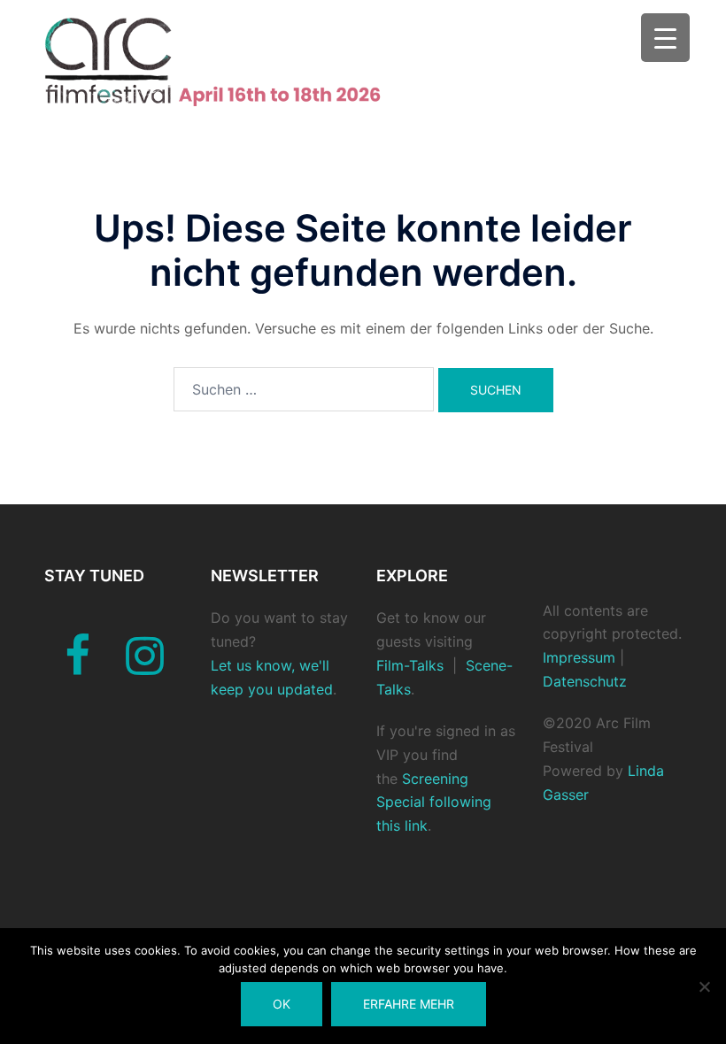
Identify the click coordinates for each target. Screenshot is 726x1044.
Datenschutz (585, 681)
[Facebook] (77, 666)
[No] (704, 986)
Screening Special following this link (433, 802)
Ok (281, 1003)
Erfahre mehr (408, 1003)
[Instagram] (145, 666)
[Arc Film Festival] (228, 60)
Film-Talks (410, 665)
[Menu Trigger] (665, 37)
